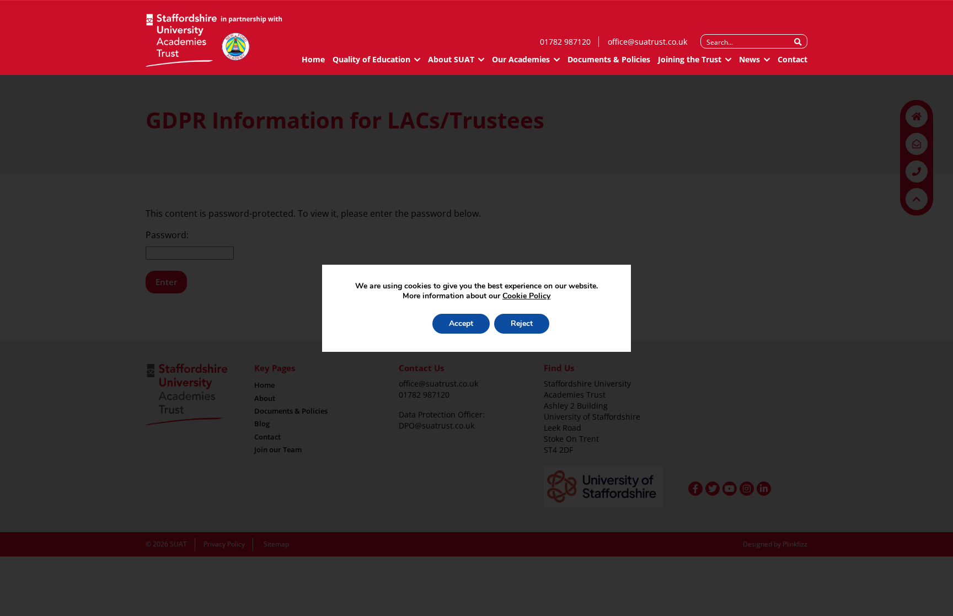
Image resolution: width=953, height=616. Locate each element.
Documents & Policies (608, 59)
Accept (461, 323)
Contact (792, 59)
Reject (522, 323)
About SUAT (451, 59)
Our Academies (521, 59)
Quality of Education (371, 59)
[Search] (797, 42)
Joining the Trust (689, 59)
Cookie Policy (526, 296)
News (749, 59)
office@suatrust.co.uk (647, 41)
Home (313, 59)
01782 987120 (565, 41)
